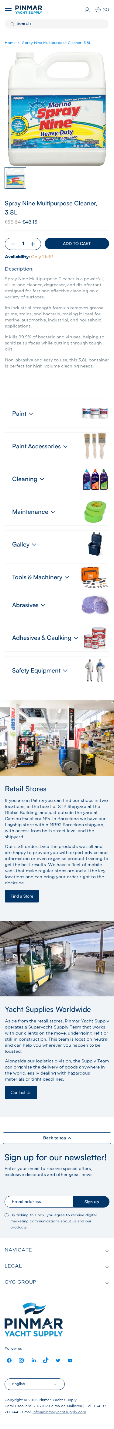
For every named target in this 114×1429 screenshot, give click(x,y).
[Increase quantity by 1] (35, 244)
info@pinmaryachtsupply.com (59, 1412)
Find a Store (22, 896)
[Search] (13, 23)
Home (10, 43)
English (18, 1384)
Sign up (92, 1201)
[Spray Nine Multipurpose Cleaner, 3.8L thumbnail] (15, 178)
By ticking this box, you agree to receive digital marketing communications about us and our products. (53, 1221)
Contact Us (21, 1092)
